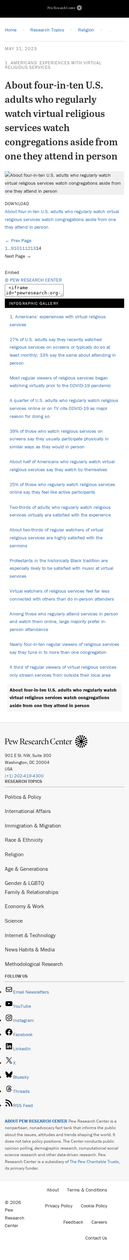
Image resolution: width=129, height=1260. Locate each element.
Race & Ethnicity (24, 839)
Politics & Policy (23, 796)
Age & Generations (26, 868)
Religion (14, 854)
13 (33, 248)
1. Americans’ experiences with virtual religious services (53, 65)
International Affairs (28, 810)
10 (16, 248)
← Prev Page (18, 240)
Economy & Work (24, 906)
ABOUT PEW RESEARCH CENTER (36, 1121)
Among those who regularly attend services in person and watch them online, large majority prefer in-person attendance (64, 621)
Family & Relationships (31, 891)
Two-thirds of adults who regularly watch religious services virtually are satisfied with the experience (60, 511)
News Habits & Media (30, 949)
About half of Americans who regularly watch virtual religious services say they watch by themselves (62, 465)
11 (22, 248)
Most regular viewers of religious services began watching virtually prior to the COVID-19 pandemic (60, 382)
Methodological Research (34, 963)
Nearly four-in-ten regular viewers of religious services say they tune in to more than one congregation (64, 648)
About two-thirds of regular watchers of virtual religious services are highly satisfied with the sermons (56, 537)
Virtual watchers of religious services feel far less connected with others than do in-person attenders (62, 595)
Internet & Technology (30, 935)
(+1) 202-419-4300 (24, 776)
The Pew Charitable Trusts (94, 1162)
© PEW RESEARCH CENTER (33, 280)
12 (27, 248)
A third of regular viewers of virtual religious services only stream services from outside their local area (63, 671)
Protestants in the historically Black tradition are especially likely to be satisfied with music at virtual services (61, 568)
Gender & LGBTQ (24, 882)
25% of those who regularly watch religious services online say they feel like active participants (62, 488)
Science (14, 920)
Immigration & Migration (33, 825)
